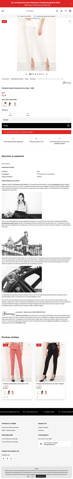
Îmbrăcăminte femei (17, 79)
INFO (28, 476)
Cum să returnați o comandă (10, 442)
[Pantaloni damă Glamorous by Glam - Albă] (5, 393)
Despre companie (43, 427)
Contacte (41, 430)
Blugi (26, 79)
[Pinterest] (7, 458)
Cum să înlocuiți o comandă (9, 439)
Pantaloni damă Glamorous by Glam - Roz (15, 383)
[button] (71, 4)
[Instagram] (11, 458)
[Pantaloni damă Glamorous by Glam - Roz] (13, 393)
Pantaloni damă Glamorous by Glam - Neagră (50, 383)
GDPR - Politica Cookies (8, 430)
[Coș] (70, 11)
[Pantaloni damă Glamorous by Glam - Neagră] (9, 393)
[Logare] (61, 11)
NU (32, 476)
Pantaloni (33, 79)
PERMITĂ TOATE (41, 476)
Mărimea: (5, 110)
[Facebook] (3, 458)
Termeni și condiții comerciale (10, 427)
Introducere (5, 79)
